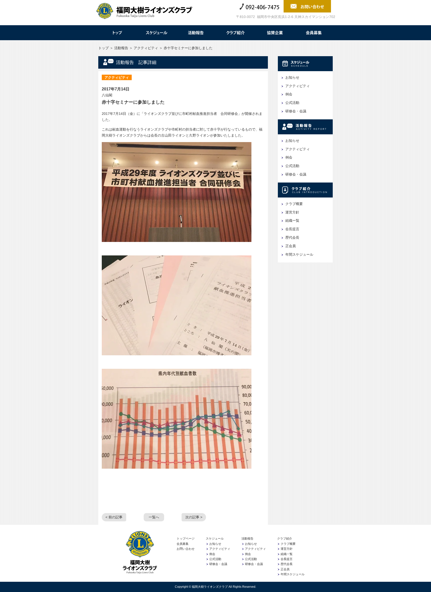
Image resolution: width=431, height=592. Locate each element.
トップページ (186, 538)
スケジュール (156, 33)
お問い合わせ (186, 549)
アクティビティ (146, 48)
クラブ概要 (294, 204)
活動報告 (196, 33)
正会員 (290, 246)
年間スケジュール (299, 254)
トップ (117, 33)
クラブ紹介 (235, 33)
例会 (288, 94)
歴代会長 (292, 237)
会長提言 (292, 229)
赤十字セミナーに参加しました (133, 102)
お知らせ (292, 77)
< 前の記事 (114, 517)
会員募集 (314, 33)
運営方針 (292, 212)
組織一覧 (292, 220)
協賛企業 (274, 33)
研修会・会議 (295, 111)
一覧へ (154, 517)
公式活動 (292, 103)
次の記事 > (193, 517)
